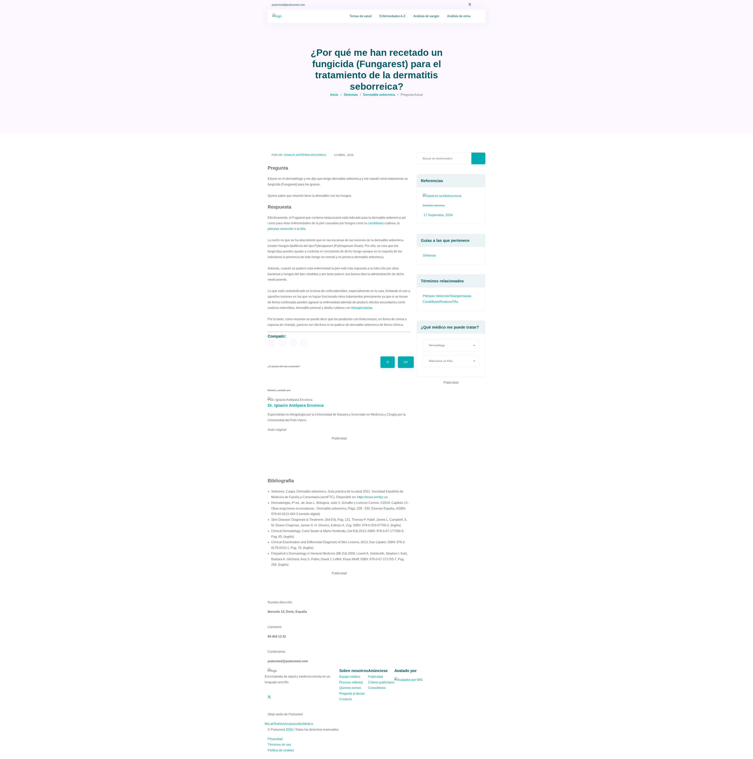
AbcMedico (305, 724)
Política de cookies (281, 750)
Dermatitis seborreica (379, 94)
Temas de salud (361, 16)
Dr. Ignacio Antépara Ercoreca (302, 154)
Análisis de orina (458, 16)
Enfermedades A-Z (392, 16)
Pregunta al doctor (352, 693)
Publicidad (375, 676)
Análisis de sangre (426, 16)
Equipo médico (349, 676)
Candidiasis (431, 301)
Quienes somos (350, 687)
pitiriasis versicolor (281, 228)
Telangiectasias (460, 296)
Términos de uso (279, 744)
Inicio (334, 94)
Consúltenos (377, 687)
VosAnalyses (288, 724)
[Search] (477, 16)
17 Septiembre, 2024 (438, 215)
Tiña (455, 301)
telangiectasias (361, 307)
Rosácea (445, 301)
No (406, 362)
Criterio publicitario (381, 682)
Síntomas (351, 94)
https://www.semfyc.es (372, 497)
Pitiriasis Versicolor (436, 296)
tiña (302, 228)
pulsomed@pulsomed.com (288, 4)
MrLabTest (272, 724)
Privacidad (275, 739)
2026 (289, 729)
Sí (387, 362)
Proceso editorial (351, 682)
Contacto (345, 699)
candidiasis (376, 223)
